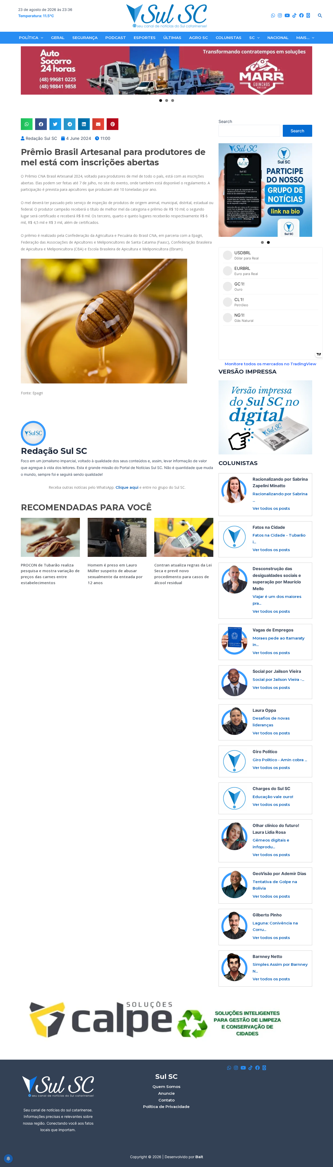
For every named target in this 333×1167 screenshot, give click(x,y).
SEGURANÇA (85, 37)
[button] (27, 124)
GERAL (58, 37)
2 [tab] (166, 100)
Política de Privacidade (166, 1106)
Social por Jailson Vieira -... (278, 679)
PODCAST (115, 37)
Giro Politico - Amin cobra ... (280, 759)
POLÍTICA (28, 37)
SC (252, 37)
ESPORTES (145, 37)
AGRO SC (198, 37)
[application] (40, 38)
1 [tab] (160, 100)
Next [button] (306, 70)
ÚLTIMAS (172, 37)
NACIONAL (278, 37)
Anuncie (166, 1093)
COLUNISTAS (228, 37)
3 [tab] (172, 100)
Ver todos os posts (271, 508)
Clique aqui (127, 487)
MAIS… (302, 37)
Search (225, 121)
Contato (166, 1100)
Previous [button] (26, 70)
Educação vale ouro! (273, 796)
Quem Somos (166, 1086)
